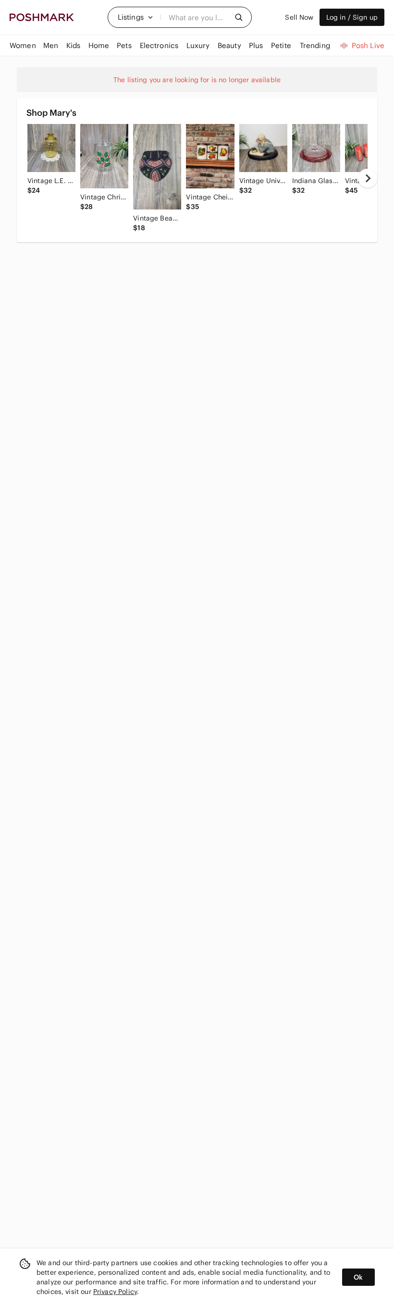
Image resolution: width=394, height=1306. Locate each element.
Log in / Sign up (352, 17)
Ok (358, 1277)
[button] (135, 17)
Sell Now (299, 17)
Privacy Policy (115, 1291)
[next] (367, 178)
